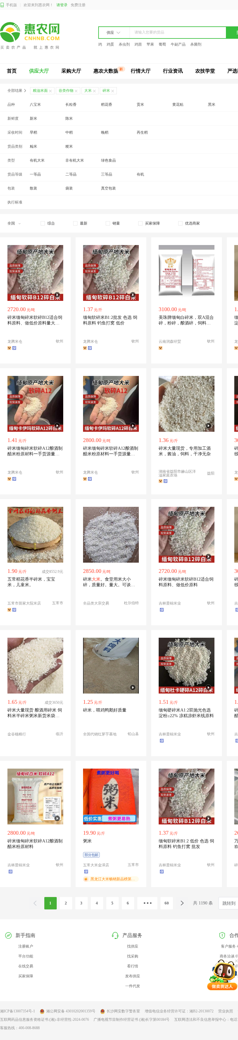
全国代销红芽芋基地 (100, 734)
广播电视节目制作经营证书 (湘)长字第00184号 (132, 1019)
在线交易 (25, 966)
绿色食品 (108, 160)
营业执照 (225, 1011)
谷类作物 (66, 90)
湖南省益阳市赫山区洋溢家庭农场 (177, 473)
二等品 (71, 174)
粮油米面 (40, 90)
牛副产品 (178, 44)
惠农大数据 (106, 71)
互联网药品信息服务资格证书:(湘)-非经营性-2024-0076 (44, 1019)
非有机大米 (74, 160)
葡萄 (162, 44)
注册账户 (25, 946)
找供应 (132, 946)
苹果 (150, 44)
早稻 (33, 132)
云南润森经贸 (170, 341)
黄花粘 (177, 104)
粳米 (69, 146)
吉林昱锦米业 (170, 603)
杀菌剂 (195, 44)
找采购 (132, 956)
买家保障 (25, 976)
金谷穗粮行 (16, 734)
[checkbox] (48, 223)
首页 (12, 71)
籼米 (33, 146)
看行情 (132, 966)
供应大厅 (39, 71)
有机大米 (37, 160)
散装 (33, 188)
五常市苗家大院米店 (24, 603)
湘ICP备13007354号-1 (17, 1011)
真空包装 (108, 188)
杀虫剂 (124, 44)
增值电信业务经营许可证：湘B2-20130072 (179, 1011)
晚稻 (104, 132)
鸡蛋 (110, 44)
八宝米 (35, 104)
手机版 (11, 5)
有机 (140, 174)
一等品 (35, 174)
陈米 (69, 118)
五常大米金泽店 (96, 865)
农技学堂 (205, 71)
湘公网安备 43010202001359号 (70, 1011)
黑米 (211, 104)
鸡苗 (138, 44)
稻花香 (106, 104)
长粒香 (71, 104)
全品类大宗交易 (96, 603)
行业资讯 (173, 71)
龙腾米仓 (14, 341)
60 (167, 903)
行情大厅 (141, 71)
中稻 (69, 132)
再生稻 (142, 132)
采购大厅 (71, 71)
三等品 (106, 174)
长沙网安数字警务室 (123, 1011)
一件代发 (132, 986)
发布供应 (132, 976)
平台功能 (25, 956)
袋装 (69, 188)
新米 (33, 118)
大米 (88, 90)
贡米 (140, 104)
